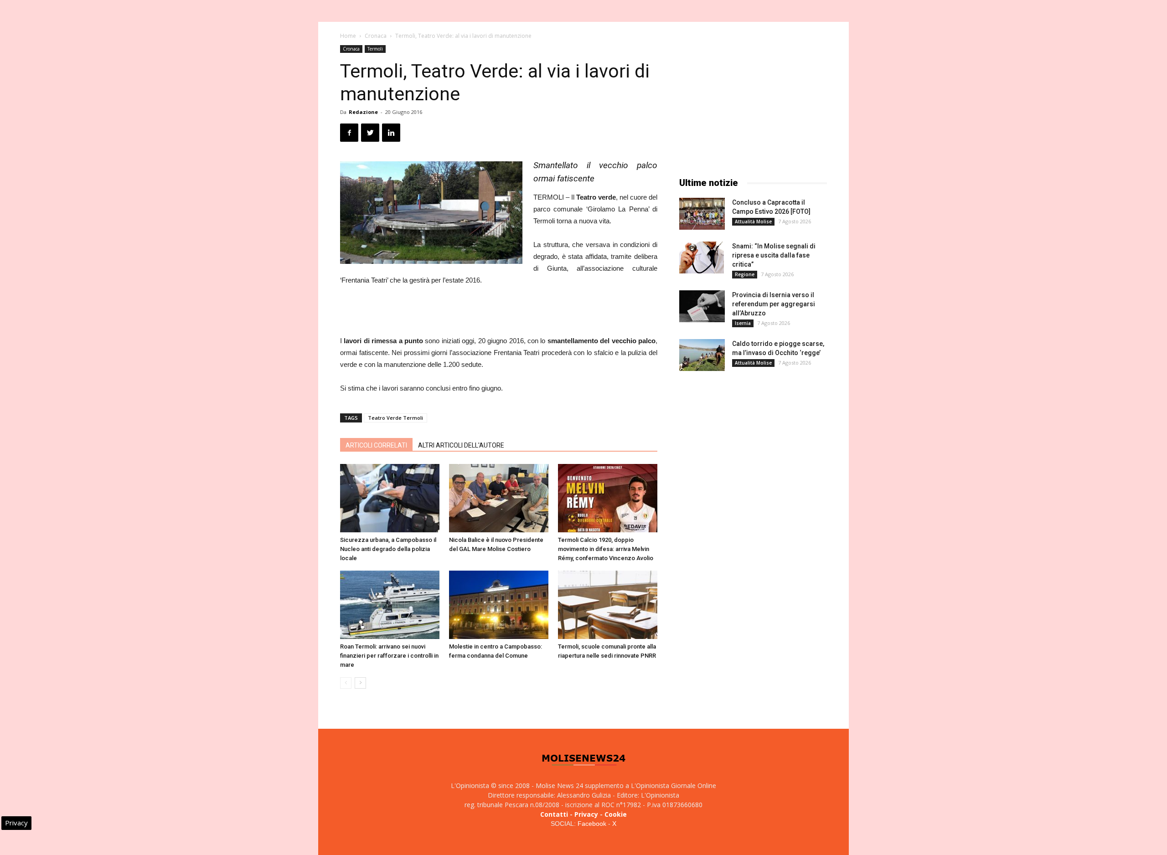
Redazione (363, 111)
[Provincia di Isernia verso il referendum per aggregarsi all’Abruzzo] (702, 306)
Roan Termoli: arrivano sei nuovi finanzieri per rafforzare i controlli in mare (389, 655)
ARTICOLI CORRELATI (376, 445)
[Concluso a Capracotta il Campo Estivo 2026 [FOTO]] (702, 214)
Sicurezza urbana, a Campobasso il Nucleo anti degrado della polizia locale (388, 548)
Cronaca (376, 36)
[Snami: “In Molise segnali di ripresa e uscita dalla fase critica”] (701, 257)
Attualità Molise (753, 221)
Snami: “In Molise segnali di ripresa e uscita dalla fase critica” (774, 255)
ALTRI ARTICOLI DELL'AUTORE (461, 445)
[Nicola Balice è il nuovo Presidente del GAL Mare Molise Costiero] (498, 498)
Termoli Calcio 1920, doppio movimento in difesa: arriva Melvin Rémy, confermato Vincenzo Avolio (605, 548)
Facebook (592, 823)
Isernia (743, 323)
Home (348, 36)
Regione (744, 274)
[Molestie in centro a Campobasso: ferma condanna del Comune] (498, 605)
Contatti (554, 814)
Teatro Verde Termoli (395, 417)
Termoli (375, 49)
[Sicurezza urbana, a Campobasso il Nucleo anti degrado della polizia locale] (389, 498)
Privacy (586, 814)
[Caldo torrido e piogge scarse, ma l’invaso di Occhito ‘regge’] (702, 355)
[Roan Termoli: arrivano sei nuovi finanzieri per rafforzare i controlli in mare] (389, 605)
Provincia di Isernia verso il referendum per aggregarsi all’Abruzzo (773, 304)
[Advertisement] (498, 311)
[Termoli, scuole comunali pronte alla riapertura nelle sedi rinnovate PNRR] (607, 605)
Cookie (615, 814)
